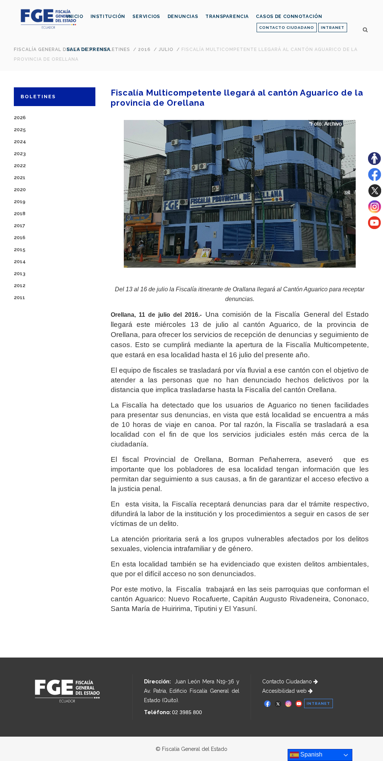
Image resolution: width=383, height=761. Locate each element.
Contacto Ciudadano (287, 682)
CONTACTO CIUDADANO (286, 27)
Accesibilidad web (285, 691)
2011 (19, 297)
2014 (20, 261)
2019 (19, 201)
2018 (19, 213)
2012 (19, 285)
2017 (19, 225)
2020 (20, 189)
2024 (20, 141)
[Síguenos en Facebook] (374, 179)
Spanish (310, 754)
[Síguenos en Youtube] (374, 227)
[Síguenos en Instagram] (374, 211)
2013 (19, 273)
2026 (20, 117)
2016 (19, 237)
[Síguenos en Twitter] (374, 195)
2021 (19, 177)
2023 (20, 153)
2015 (19, 249)
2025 (20, 129)
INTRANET (332, 27)
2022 (20, 165)
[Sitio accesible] (374, 163)
